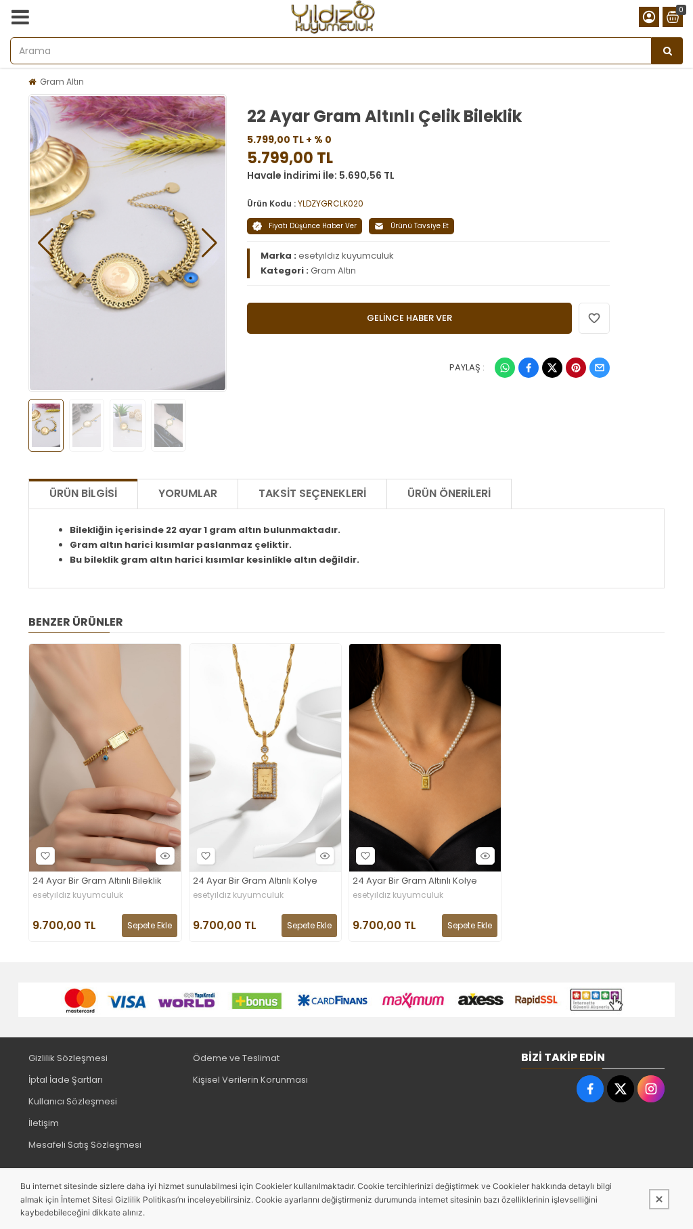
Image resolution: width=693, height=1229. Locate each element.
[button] (46, 243)
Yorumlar (187, 493)
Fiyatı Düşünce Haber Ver (313, 226)
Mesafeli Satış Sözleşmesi (84, 1144)
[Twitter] (552, 368)
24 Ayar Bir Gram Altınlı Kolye (255, 881)
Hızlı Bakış (165, 856)
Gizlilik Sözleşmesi (68, 1058)
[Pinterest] (576, 368)
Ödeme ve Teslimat (236, 1058)
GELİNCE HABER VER (409, 317)
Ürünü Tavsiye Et (419, 226)
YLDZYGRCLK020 (330, 203)
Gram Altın (62, 81)
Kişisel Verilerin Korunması (250, 1079)
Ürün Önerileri (449, 493)
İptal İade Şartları (65, 1079)
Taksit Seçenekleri (312, 493)
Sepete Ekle (149, 925)
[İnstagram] (651, 1088)
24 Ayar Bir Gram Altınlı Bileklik (97, 881)
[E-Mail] (599, 368)
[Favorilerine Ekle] (45, 856)
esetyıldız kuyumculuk (346, 255)
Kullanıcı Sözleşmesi (72, 1101)
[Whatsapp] (505, 368)
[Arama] (667, 50)
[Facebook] (528, 368)
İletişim (43, 1123)
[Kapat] (659, 1199)
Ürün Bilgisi (83, 493)
